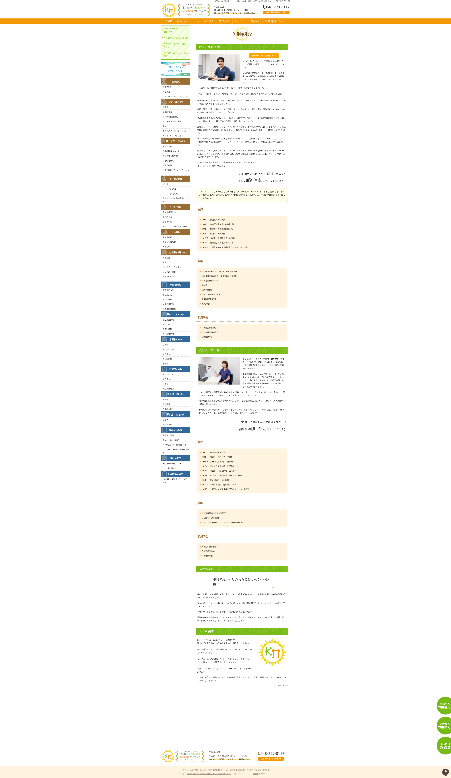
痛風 (164, 262)
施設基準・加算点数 (262, 770)
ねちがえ (166, 92)
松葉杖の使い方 (169, 277)
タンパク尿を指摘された (173, 440)
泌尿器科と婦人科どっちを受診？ (175, 480)
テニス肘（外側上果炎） (173, 121)
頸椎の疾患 (167, 87)
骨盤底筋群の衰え (170, 309)
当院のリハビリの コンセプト (172, 30)
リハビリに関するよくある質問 (176, 54)
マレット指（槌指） (171, 194)
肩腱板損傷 (167, 112)
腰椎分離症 (167, 165)
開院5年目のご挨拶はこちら (264, 56)
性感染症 (166, 404)
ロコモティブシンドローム (174, 267)
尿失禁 (165, 345)
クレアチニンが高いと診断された (176, 451)
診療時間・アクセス (245, 770)
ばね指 (165, 184)
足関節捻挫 (167, 237)
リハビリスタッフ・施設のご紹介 (176, 45)
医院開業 (256, 774)
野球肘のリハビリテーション (175, 131)
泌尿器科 (233, 770)
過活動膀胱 (167, 299)
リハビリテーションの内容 (176, 38)
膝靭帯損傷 (167, 222)
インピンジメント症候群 (173, 136)
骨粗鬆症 (166, 258)
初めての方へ (195, 770)
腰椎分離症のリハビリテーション (176, 171)
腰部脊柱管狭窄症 (170, 156)
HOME (185, 770)
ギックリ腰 (167, 146)
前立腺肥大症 (168, 290)
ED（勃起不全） (170, 468)
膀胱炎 (165, 364)
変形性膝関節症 (169, 212)
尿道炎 (165, 400)
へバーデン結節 (169, 189)
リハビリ (225, 770)
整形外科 (217, 770)
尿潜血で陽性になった (172, 435)
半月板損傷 (167, 217)
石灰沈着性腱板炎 (170, 117)
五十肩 (165, 107)
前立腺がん (167, 295)
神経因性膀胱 (168, 304)
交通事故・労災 (169, 272)
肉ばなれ (166, 247)
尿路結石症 (167, 409)
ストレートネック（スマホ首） (176, 96)
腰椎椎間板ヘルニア (171, 151)
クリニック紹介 (207, 770)
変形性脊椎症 (168, 161)
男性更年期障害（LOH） (173, 464)
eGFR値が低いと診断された (175, 445)
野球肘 (165, 126)
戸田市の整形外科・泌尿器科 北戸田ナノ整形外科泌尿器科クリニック (209, 774)
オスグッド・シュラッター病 (175, 227)
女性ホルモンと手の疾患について (176, 199)
